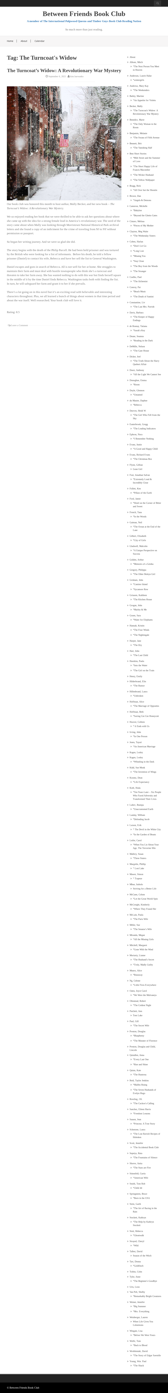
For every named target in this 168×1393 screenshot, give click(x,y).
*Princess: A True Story (144, 1123)
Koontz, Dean (136, 778)
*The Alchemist (140, 281)
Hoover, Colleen (137, 722)
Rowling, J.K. (136, 1099)
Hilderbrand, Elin (138, 681)
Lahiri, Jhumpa (137, 805)
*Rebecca (137, 405)
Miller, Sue (135, 925)
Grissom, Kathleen (138, 595)
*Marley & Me (140, 609)
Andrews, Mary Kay (139, 86)
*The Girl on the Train (143, 670)
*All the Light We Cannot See (147, 374)
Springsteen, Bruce (138, 1194)
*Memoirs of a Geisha (143, 564)
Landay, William (137, 815)
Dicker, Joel (135, 356)
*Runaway (138, 975)
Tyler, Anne (135, 1277)
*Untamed (137, 395)
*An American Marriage (144, 746)
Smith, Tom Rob (137, 1184)
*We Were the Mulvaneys (145, 995)
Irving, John (135, 732)
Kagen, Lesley (136, 752)
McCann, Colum (137, 894)
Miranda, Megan (137, 935)
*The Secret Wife (141, 1025)
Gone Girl (137, 469)
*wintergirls (138, 80)
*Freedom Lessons (141, 1113)
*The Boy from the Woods (145, 266)
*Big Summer (139, 1306)
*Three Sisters (139, 858)
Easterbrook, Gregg (139, 424)
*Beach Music (139, 291)
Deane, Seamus (137, 336)
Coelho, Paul (136, 277)
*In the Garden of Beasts (144, 834)
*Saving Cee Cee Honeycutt (146, 716)
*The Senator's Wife (142, 929)
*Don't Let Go (139, 246)
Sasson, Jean (135, 1119)
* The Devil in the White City (147, 829)
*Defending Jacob (141, 819)
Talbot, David (136, 1251)
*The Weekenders (141, 90)
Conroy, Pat (135, 287)
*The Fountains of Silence (145, 1157)
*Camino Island (140, 584)
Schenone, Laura (137, 1129)
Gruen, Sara (135, 615)
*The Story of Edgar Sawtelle (147, 1355)
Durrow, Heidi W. (138, 411)
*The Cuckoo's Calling (143, 1103)
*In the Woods (139, 516)
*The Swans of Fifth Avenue (146, 137)
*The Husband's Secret (143, 959)
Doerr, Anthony (137, 370)
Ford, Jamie (135, 499)
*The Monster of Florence (145, 1041)
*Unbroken (138, 696)
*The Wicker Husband (143, 175)
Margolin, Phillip (138, 864)
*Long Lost (138, 251)
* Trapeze (137, 878)
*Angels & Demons (142, 200)
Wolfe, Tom (135, 1341)
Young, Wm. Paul (138, 1361)
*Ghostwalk (138, 1235)
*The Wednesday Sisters (144, 236)
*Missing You (139, 256)
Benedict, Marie (137, 120)
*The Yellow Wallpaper (144, 180)
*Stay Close (138, 261)
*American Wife (140, 1178)
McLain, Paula (136, 915)
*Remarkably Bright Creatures (147, 1296)
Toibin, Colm (136, 1271)
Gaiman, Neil (136, 522)
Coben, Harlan (136, 241)
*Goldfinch (138, 1266)
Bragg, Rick (135, 186)
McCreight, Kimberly (140, 904)
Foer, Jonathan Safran (140, 475)
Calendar (40, 41)
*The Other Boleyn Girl (144, 574)
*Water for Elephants (143, 620)
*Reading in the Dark (143, 340)
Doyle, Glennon (137, 390)
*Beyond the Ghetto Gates (145, 215)
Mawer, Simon (136, 874)
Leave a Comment (19, 325)
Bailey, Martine (137, 96)
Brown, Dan (135, 196)
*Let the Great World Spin (145, 899)
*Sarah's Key (139, 330)
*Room (136, 384)
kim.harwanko (77, 76)
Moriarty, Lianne (137, 955)
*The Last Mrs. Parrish (143, 307)
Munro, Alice (136, 970)
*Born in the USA (141, 1198)
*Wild (135, 1245)
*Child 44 (137, 1188)
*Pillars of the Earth (142, 493)
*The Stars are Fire (142, 1167)
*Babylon (137, 210)
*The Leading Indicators (144, 428)
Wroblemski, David (139, 1351)
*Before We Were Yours (144, 1335)
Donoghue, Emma (138, 380)
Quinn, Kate (135, 1070)
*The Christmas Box (142, 459)
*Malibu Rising (140, 1085)
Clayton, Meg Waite (139, 231)
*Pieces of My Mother (143, 225)
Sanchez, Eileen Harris (140, 1109)
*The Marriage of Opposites (146, 706)
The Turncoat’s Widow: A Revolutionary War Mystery (64, 70)
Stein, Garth (135, 1204)
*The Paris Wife (140, 919)
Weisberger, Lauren (139, 1317)
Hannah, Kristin (137, 625)
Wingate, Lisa (136, 1331)
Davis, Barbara (136, 312)
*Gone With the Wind (143, 949)
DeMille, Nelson (137, 346)
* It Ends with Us (141, 726)
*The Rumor (139, 685)
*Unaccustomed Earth (143, 809)
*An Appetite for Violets (144, 100)
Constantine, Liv (137, 302)
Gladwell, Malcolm (138, 546)
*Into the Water (140, 665)
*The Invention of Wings (144, 772)
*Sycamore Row (140, 589)
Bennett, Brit (136, 143)
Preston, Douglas (137, 1031)
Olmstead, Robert (138, 1001)
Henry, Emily (136, 676)
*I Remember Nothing (143, 439)
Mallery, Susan (136, 854)
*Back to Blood (140, 1345)
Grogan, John (136, 605)
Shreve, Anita (136, 1163)
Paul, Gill (134, 1021)
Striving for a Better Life (144, 888)
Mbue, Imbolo (136, 884)
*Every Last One (141, 1059)
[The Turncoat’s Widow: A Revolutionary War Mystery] (64, 143)
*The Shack (138, 1365)
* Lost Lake (138, 868)
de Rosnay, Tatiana (138, 326)
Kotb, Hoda (135, 788)
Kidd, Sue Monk (137, 767)
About (24, 41)
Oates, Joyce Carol (138, 991)
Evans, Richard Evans (140, 455)
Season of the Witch (142, 1255)
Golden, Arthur (137, 560)
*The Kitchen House (142, 599)
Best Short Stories (138, 153)
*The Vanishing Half (142, 148)
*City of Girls (139, 540)
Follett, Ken (135, 488)
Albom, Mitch (136, 62)
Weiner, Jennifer (137, 1302)
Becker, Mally (136, 106)
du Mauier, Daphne (138, 400)
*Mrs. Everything (141, 1311)
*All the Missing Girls (143, 939)
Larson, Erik (135, 825)
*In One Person (140, 736)
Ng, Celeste (135, 981)
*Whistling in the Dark (143, 762)
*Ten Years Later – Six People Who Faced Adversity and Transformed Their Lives (147, 795)
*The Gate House (141, 351)
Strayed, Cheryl (137, 1241)
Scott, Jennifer (136, 1143)
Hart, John (134, 651)
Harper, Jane (135, 641)
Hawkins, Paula (137, 661)
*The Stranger (139, 271)
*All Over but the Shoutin (145, 190)
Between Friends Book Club (84, 14)
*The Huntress (139, 1074)
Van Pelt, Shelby (137, 1292)
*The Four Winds (141, 630)
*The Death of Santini (143, 296)
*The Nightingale (141, 635)
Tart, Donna (135, 1261)
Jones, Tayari (136, 742)
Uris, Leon (135, 1287)
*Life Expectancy (141, 782)
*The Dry (137, 645)
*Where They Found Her (144, 909)
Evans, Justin (136, 444)
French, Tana (136, 512)
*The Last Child (140, 655)
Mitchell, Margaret (138, 945)
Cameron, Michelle (138, 206)
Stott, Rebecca (136, 1231)
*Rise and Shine (140, 1064)
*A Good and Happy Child (145, 449)
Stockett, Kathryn (138, 1217)
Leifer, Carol (136, 840)
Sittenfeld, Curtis (138, 1173)
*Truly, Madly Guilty (143, 965)
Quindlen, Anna (137, 1055)
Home (10, 41)
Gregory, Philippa (138, 570)
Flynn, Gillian (136, 465)
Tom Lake (137, 1015)
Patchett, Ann (136, 1011)
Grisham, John (136, 580)
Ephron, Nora (136, 434)
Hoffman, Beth (137, 712)
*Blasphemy (138, 1035)
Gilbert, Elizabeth (138, 536)
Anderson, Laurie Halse (141, 76)
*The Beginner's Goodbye (145, 1281)
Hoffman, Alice (137, 702)
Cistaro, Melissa (137, 221)
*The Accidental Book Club (146, 1147)
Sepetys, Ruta (136, 1153)
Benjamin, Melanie (138, 133)
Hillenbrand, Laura (138, 691)
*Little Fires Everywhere (144, 985)
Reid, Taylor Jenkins (139, 1080)
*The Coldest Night (142, 1005)
